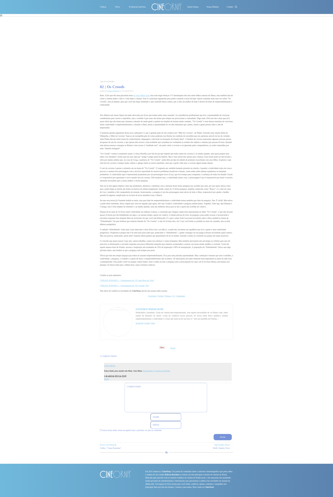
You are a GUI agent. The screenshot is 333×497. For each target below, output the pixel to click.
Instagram (181, 296)
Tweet (172, 348)
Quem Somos (192, 7)
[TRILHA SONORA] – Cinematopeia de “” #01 (124, 286)
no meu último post (141, 95)
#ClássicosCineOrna (137, 7)
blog (153, 323)
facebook (139, 323)
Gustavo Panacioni (113, 91)
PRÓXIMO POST (222, 445)
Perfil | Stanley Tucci (221, 448)
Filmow (168, 296)
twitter (147, 323)
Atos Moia (110, 366)
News (117, 7)
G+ (174, 296)
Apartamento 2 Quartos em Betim (156, 371)
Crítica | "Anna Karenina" (110, 448)
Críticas (103, 7)
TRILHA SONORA (107, 82)
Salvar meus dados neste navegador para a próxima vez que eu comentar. (132, 430)
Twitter (161, 296)
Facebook (152, 296)
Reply (106, 379)
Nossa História (213, 7)
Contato (230, 7)
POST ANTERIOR (108, 445)
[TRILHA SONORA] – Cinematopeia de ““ (127, 280)
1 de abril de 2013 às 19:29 (115, 376)
